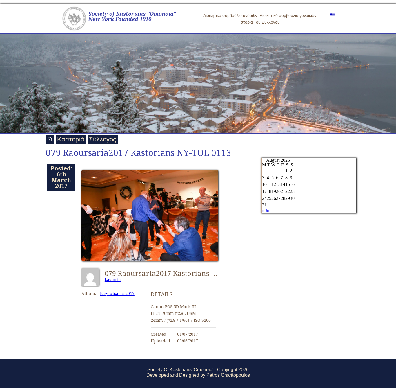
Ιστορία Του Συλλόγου (259, 22)
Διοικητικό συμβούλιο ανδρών (230, 15)
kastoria (113, 279)
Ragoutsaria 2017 (117, 293)
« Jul (266, 210)
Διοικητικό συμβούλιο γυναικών (288, 15)
